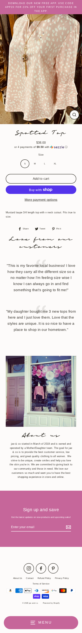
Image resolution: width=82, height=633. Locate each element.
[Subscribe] (68, 527)
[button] (41, 147)
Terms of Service (41, 584)
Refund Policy (44, 578)
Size (40, 154)
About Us (17, 578)
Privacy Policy (62, 578)
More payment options (41, 200)
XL (55, 163)
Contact (30, 578)
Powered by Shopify (51, 603)
